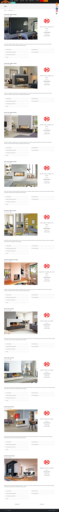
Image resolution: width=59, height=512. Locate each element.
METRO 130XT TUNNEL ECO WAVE (10, 112)
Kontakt (50, 510)
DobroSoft (9, 510)
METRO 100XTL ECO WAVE (9, 357)
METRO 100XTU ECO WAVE (9, 406)
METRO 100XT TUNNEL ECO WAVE (10, 161)
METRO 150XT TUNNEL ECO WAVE (10, 63)
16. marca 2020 (7, 16)
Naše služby (53, 510)
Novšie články (42, 504)
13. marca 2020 (7, 359)
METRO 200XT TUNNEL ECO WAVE (10, 14)
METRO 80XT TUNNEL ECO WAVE (10, 210)
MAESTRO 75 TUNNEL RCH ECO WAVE (11, 259)
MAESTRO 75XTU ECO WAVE (9, 455)
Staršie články (17, 504)
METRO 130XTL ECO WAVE (9, 308)
